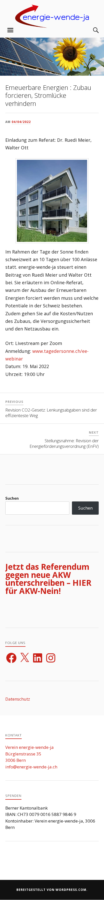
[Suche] (91, 30)
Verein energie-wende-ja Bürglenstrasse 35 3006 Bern (29, 753)
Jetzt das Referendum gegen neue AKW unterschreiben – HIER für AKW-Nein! (48, 579)
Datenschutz (17, 699)
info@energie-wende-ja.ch (31, 767)
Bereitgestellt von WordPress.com (51, 890)
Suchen (12, 498)
